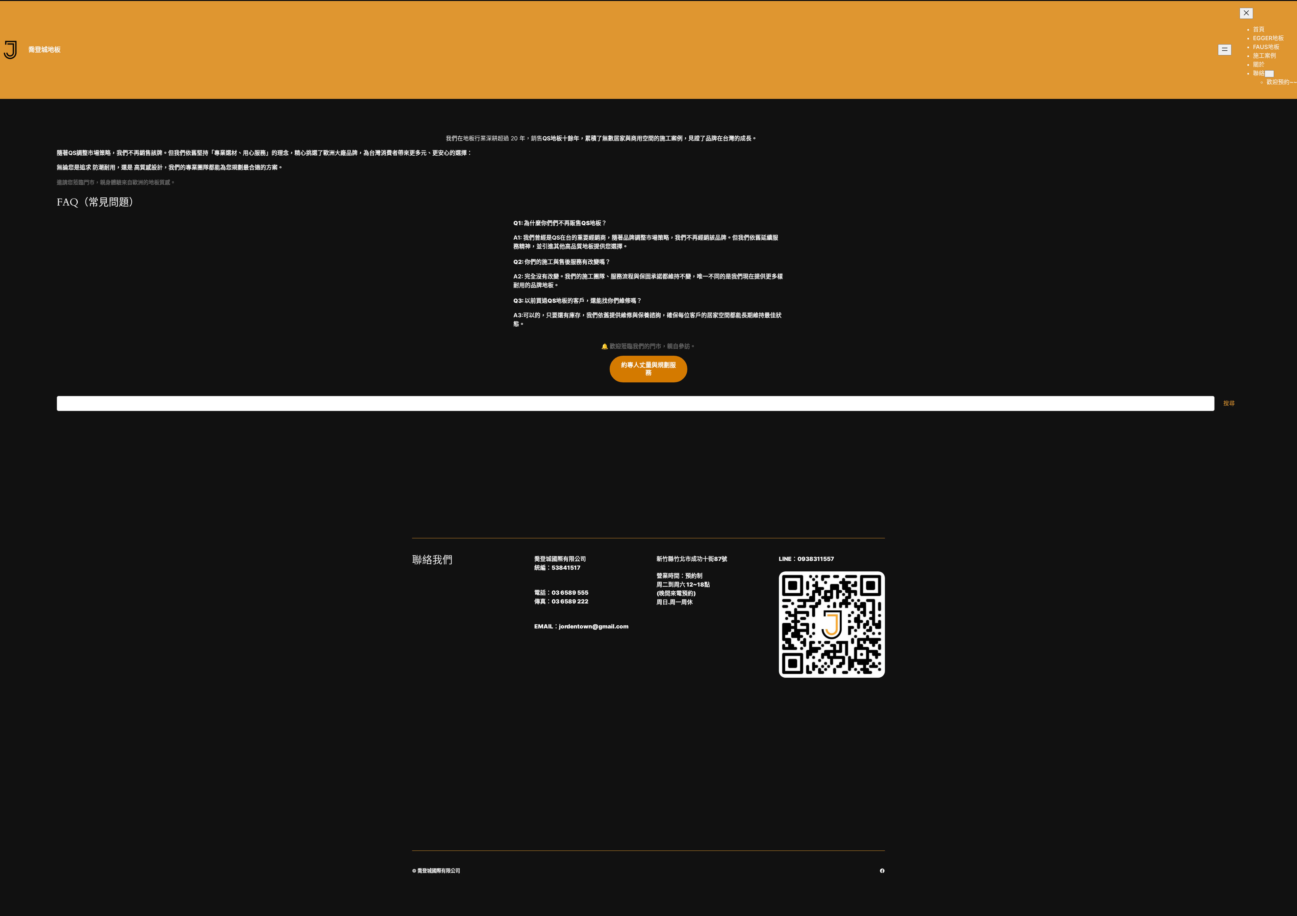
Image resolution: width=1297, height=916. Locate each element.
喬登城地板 (44, 50)
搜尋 (1229, 403)
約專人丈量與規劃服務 (648, 368)
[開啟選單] (1224, 49)
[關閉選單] (1246, 13)
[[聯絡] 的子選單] (1269, 73)
